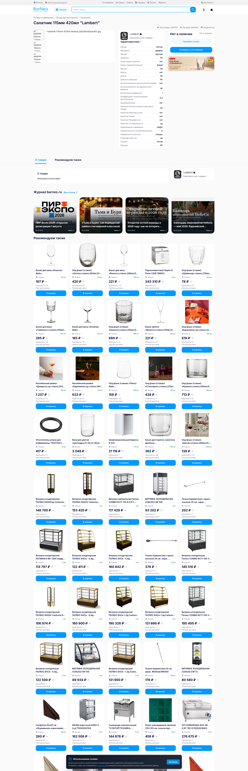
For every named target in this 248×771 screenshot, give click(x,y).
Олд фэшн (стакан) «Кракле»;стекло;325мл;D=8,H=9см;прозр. (124, 328)
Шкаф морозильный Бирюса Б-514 (123, 441)
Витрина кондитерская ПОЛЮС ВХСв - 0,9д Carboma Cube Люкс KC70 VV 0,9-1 (85, 614)
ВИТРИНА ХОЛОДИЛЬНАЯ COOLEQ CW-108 (159, 500)
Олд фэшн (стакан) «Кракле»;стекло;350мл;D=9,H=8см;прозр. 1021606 (197, 385)
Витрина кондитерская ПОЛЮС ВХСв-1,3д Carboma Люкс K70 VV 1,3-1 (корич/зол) (123, 614)
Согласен (173, 762)
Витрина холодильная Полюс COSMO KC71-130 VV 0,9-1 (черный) (196, 557)
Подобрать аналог (191, 41)
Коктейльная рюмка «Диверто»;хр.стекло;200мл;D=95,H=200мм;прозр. (51, 385)
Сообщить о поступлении (191, 50)
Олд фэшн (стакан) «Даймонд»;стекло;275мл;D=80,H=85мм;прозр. (196, 272)
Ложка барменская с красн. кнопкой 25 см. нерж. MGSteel (196, 501)
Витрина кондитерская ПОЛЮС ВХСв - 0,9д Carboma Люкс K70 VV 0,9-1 (123, 557)
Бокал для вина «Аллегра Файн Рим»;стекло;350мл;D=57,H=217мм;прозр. (87, 328)
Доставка (120, 2)
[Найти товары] (193, 9)
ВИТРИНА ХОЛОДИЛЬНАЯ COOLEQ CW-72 (195, 670)
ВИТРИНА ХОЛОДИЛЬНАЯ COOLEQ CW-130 (86, 670)
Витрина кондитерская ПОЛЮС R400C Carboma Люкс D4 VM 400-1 (85, 501)
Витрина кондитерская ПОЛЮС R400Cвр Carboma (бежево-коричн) (50, 501)
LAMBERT (134, 34)
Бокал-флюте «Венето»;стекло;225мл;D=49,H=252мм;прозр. (160, 328)
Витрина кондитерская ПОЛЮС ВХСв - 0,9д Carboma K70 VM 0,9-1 (84, 557)
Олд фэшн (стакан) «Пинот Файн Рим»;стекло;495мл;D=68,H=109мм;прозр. (123, 385)
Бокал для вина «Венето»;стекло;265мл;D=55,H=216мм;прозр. (124, 272)
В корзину (51, 293)
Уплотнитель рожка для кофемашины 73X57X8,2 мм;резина (49, 441)
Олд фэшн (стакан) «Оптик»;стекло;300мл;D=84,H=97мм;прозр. (87, 272)
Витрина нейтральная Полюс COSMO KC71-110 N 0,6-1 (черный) (124, 501)
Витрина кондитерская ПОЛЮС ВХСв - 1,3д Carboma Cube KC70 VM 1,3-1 (124, 670)
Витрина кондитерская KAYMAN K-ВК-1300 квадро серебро (50, 557)
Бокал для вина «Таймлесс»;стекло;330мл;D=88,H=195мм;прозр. (51, 328)
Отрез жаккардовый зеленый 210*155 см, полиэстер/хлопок (160, 727)
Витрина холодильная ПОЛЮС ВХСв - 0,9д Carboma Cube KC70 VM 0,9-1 (51, 670)
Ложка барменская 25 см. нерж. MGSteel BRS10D (158, 670)
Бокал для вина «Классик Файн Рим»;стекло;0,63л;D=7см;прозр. (50, 272)
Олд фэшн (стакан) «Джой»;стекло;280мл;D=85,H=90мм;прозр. (197, 441)
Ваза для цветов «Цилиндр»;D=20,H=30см (86, 441)
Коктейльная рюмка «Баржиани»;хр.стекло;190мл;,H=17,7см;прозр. (87, 385)
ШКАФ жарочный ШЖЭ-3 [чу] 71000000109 (85, 726)
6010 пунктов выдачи (57, 3)
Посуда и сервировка (43, 17)
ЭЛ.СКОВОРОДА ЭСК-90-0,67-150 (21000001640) (195, 726)
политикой (102, 765)
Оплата (129, 2)
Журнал (162, 2)
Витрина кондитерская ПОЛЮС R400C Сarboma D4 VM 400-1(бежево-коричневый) (50, 614)
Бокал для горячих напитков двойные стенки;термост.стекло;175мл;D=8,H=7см (160, 441)
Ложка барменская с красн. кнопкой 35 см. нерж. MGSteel (159, 557)
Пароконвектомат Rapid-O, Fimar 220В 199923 (159, 272)
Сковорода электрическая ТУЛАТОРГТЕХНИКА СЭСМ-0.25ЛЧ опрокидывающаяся (122, 727)
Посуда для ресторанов (67, 17)
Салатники (85, 17)
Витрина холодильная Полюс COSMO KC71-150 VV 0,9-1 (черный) (196, 614)
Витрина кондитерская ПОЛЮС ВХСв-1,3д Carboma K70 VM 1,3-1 (159, 614)
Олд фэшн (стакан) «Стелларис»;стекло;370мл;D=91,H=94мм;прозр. (160, 385)
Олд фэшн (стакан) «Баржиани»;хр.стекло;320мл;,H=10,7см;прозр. (197, 328)
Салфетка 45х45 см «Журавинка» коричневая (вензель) (49, 727)
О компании (108, 2)
